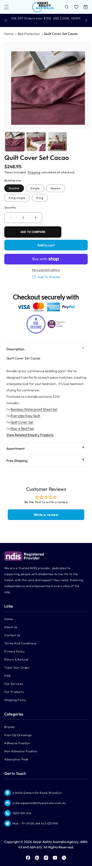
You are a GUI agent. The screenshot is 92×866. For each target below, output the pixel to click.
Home (8, 34)
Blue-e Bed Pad (22, 428)
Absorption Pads (16, 759)
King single (17, 198)
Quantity (10, 207)
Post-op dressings (17, 735)
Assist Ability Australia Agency (56, 842)
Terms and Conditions (20, 643)
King (39, 198)
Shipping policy (15, 700)
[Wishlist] (76, 7)
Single (35, 188)
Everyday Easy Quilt (25, 416)
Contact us (12, 635)
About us (10, 627)
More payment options (46, 269)
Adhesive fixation (17, 743)
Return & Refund (16, 659)
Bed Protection (29, 34)
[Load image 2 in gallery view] (36, 141)
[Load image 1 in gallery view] (14, 141)
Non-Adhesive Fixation (20, 751)
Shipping (34, 172)
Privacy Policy (14, 651)
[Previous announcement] (5, 20)
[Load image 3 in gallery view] (57, 141)
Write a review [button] (46, 515)
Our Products (14, 692)
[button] (6, 7)
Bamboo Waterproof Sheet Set (34, 409)
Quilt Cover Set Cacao (61, 34)
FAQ (7, 676)
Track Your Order (17, 667)
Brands (9, 727)
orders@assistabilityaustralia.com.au (39, 803)
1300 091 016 (21, 813)
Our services (13, 684)
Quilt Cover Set (21, 422)
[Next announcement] (86, 20)
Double (14, 188)
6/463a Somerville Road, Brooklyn (37, 793)
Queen (55, 188)
